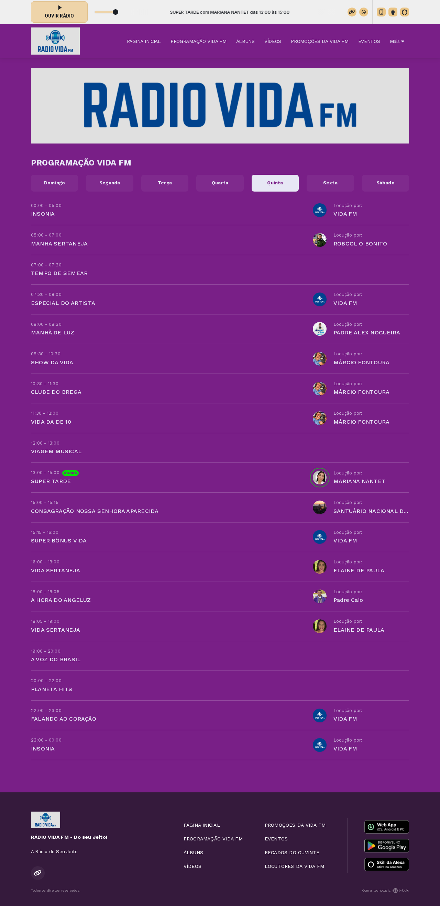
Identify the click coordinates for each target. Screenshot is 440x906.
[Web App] (381, 12)
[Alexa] (404, 12)
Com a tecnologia (376, 890)
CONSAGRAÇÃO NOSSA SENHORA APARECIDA (94, 511)
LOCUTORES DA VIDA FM (294, 866)
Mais (396, 41)
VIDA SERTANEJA (55, 570)
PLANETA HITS (52, 689)
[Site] (352, 12)
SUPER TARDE (51, 481)
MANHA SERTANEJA (59, 243)
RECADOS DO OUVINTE (292, 852)
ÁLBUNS (245, 41)
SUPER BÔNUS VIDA (59, 540)
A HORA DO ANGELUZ (61, 600)
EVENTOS (369, 41)
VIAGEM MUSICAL (56, 451)
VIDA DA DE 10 (51, 421)
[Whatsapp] (363, 12)
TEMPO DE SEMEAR (59, 273)
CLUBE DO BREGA (56, 392)
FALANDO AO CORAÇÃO (63, 718)
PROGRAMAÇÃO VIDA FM (198, 41)
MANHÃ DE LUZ (53, 332)
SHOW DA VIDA (52, 362)
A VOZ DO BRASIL (55, 659)
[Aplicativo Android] (392, 12)
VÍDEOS (272, 41)
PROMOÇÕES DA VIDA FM (319, 41)
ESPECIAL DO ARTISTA (63, 303)
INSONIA (43, 213)
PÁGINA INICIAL (144, 41)
